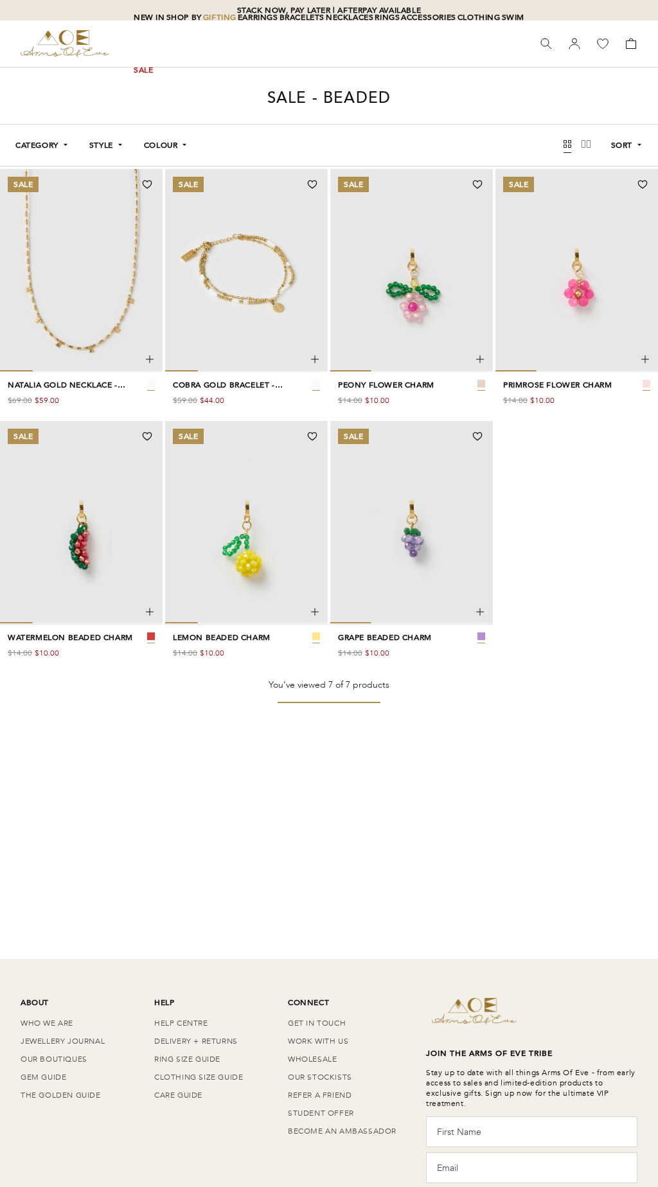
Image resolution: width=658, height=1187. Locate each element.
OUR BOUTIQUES (54, 1059)
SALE (143, 70)
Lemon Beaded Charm (222, 637)
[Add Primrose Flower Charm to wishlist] (642, 184)
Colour (161, 145)
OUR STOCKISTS (320, 1077)
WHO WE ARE (47, 1023)
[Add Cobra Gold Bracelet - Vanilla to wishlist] (312, 184)
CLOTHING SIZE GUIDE (198, 1077)
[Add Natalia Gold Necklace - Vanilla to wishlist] (147, 184)
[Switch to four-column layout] (567, 145)
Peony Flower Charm (386, 385)
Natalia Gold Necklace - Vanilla (63, 385)
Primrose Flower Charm (557, 385)
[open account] (574, 43)
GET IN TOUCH (317, 1023)
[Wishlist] (602, 43)
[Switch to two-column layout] (586, 145)
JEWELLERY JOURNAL (63, 1041)
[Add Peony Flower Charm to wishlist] (477, 184)
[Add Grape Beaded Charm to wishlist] (477, 436)
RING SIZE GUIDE (187, 1059)
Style (101, 145)
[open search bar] (546, 43)
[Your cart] (631, 43)
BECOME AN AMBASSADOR (342, 1131)
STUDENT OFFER (321, 1113)
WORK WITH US (318, 1041)
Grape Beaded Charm (385, 637)
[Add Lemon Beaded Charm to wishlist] (312, 436)
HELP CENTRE (181, 1023)
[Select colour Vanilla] (151, 384)
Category (36, 145)
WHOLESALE (312, 1059)
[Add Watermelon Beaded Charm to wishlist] (147, 436)
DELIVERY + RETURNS (196, 1041)
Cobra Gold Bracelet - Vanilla (224, 385)
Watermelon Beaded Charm (70, 637)
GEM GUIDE (43, 1077)
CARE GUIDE (178, 1095)
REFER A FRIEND (319, 1095)
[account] (574, 43)
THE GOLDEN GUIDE (61, 1095)
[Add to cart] (149, 359)
